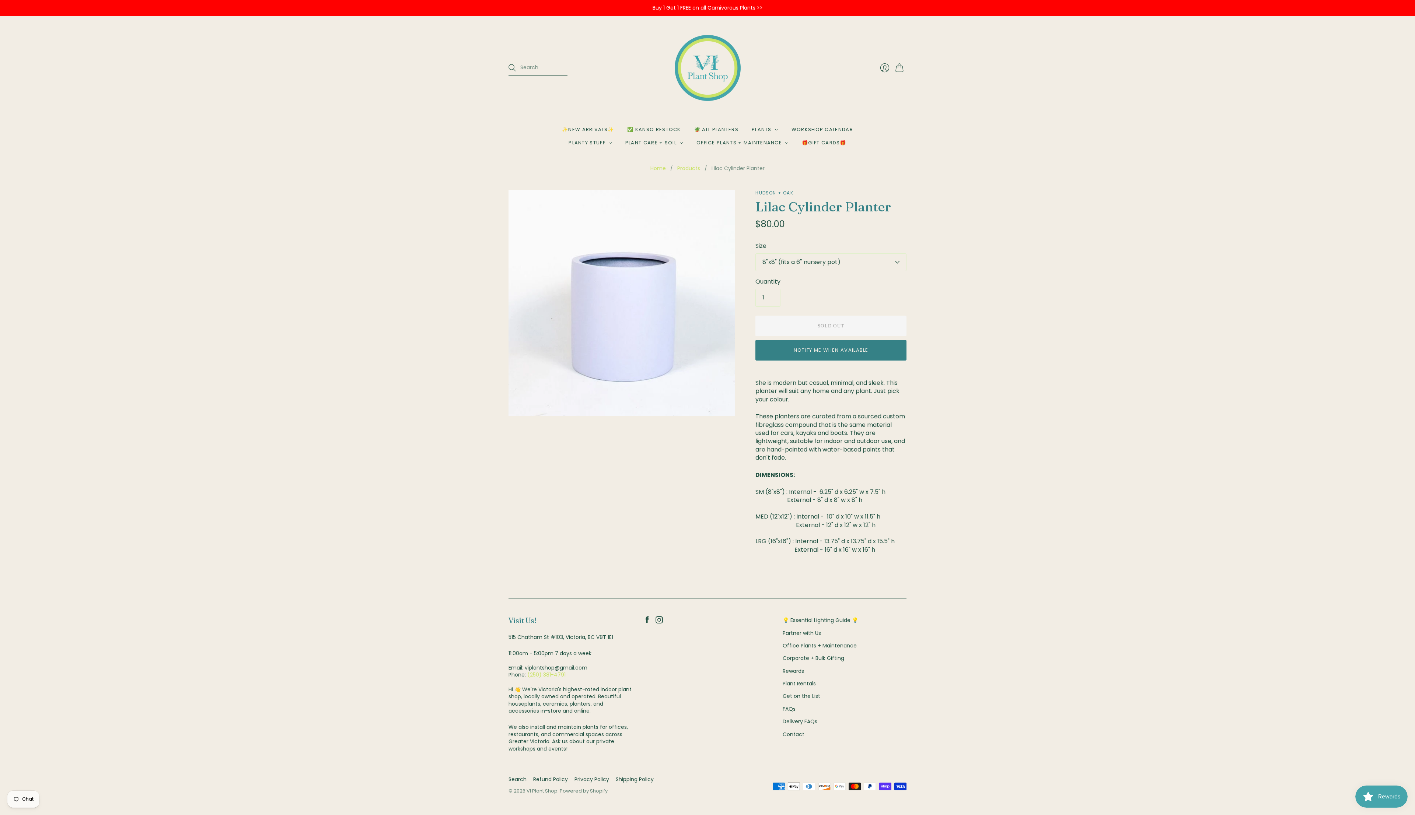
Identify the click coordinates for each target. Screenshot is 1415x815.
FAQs (789, 709)
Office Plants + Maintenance (739, 142)
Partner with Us (802, 633)
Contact (793, 734)
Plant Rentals (799, 683)
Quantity (767, 282)
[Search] (512, 67)
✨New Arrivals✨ (588, 129)
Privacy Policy (591, 779)
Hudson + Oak (774, 193)
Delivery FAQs (800, 721)
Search (518, 779)
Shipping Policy (635, 779)
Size (760, 246)
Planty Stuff (587, 142)
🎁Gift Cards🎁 (824, 142)
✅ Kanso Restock (654, 129)
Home (658, 168)
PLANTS (762, 129)
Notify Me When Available (831, 350)
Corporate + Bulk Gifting (813, 658)
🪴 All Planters (716, 129)
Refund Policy (550, 779)
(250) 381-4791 (546, 674)
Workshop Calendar (822, 129)
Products (688, 168)
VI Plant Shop (542, 790)
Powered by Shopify (584, 790)
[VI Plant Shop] (708, 68)
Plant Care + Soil (651, 142)
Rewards (793, 671)
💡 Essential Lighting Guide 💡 (820, 620)
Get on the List (801, 696)
